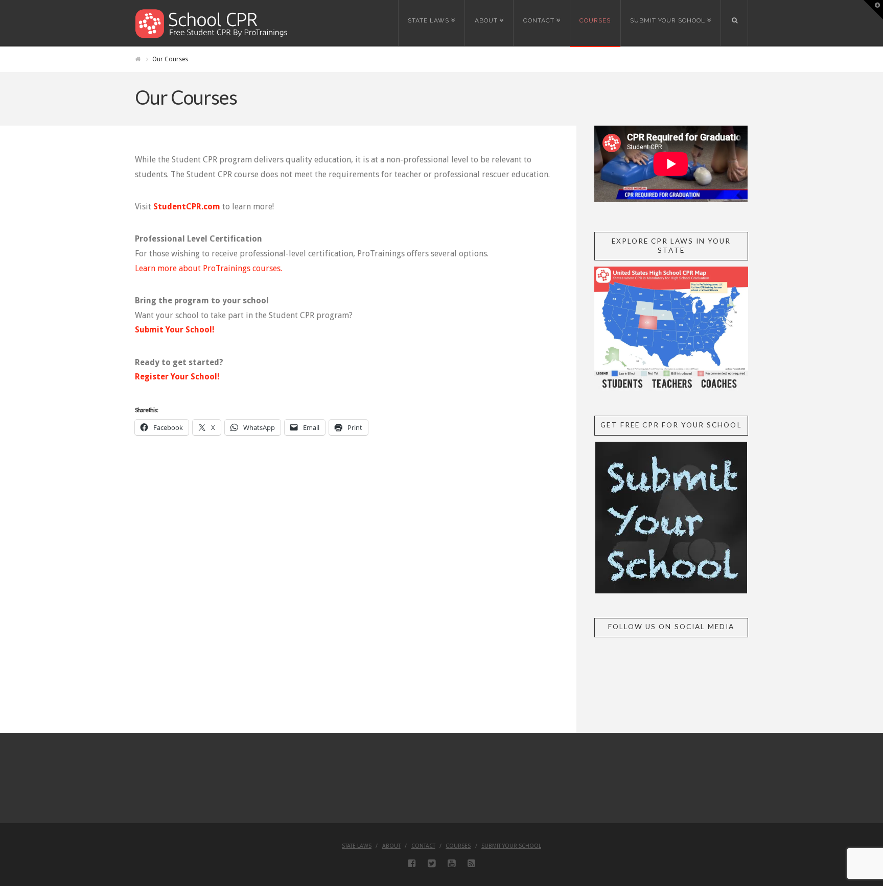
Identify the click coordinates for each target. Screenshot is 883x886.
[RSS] (471, 863)
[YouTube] (451, 863)
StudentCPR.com (186, 206)
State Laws (356, 846)
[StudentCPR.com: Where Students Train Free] (211, 23)
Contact (423, 846)
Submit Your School (511, 846)
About (391, 846)
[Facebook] (411, 863)
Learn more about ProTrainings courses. (208, 268)
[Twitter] (431, 863)
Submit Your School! (175, 329)
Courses (458, 846)
